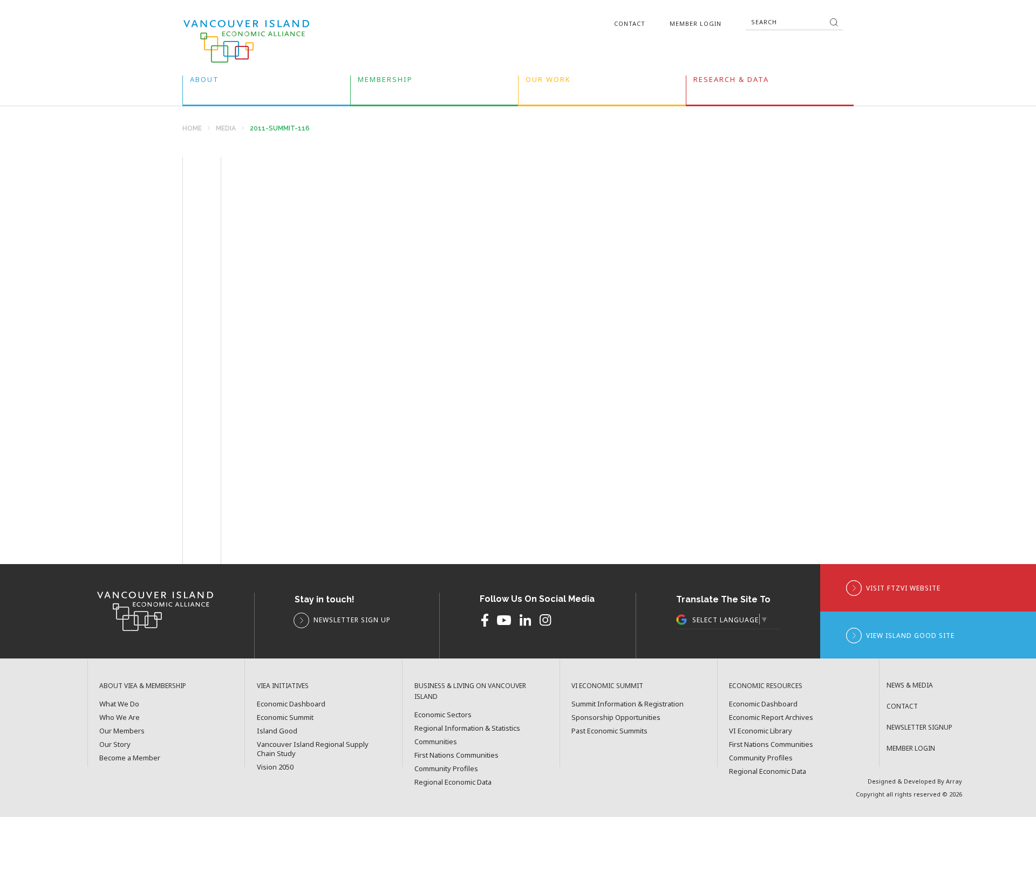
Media (226, 128)
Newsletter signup (919, 727)
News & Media (910, 685)
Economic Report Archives (771, 717)
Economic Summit (285, 717)
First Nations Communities (456, 755)
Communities (435, 741)
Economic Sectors (443, 714)
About (204, 81)
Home (192, 128)
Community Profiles (446, 768)
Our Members (122, 731)
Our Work (548, 81)
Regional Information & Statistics (467, 728)
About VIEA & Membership (142, 685)
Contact (629, 23)
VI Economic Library (760, 731)
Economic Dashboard (291, 704)
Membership (385, 81)
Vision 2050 (275, 767)
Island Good (277, 731)
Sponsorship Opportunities (615, 717)
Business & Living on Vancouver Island (470, 691)
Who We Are (119, 717)
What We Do (119, 704)
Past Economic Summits (609, 731)
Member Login (695, 23)
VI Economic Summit (607, 685)
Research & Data (731, 81)
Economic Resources (765, 685)
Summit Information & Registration (627, 704)
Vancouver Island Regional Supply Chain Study (313, 749)
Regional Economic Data (453, 782)
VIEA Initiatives (283, 685)
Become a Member (129, 758)
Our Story (115, 744)
